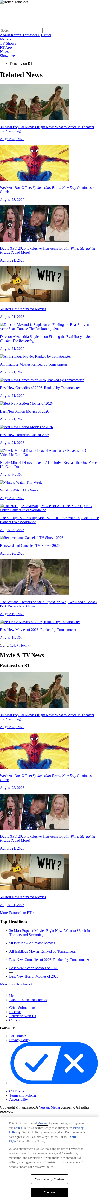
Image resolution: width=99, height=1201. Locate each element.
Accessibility (18, 1099)
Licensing (16, 1012)
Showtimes (8, 56)
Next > (24, 645)
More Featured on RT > (17, 913)
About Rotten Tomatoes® (28, 1000)
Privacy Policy (19, 1040)
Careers (14, 1020)
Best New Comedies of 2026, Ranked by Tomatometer (49, 960)
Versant (42, 1123)
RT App (6, 47)
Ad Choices (17, 1036)
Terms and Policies (23, 1095)
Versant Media (49, 1107)
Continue (49, 1192)
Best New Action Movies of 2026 (33, 968)
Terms (18, 1128)
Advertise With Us (22, 1016)
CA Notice (17, 1091)
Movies (5, 39)
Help (12, 996)
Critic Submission (22, 1008)
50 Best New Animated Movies (32, 943)
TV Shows (8, 43)
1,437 (14, 645)
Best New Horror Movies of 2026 (33, 976)
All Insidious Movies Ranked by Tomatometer (42, 951)
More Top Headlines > (16, 984)
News (4, 52)
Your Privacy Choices (28, 1087)
